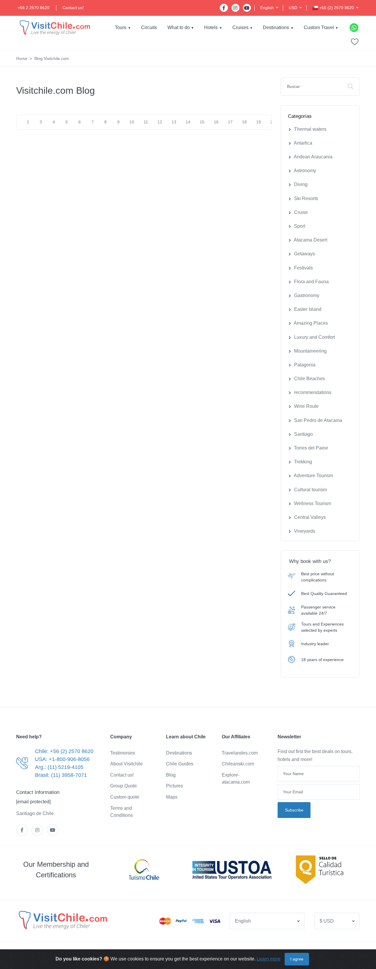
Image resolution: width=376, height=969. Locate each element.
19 (258, 122)
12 (159, 122)
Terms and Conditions (121, 812)
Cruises (240, 27)
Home (21, 58)
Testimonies (122, 752)
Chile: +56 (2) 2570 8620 (64, 751)
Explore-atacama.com (236, 778)
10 (132, 122)
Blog (171, 774)
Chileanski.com (238, 763)
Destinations (276, 27)
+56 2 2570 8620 (33, 7)
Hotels (211, 27)
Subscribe (294, 810)
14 (188, 122)
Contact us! (73, 7)
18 (244, 122)
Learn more (269, 958)
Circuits (149, 27)
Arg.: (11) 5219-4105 (59, 767)
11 (146, 122)
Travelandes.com (240, 752)
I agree (296, 959)
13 (174, 122)
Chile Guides (179, 763)
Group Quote (123, 785)
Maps (171, 796)
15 (202, 122)
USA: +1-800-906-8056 (62, 759)
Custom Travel (319, 27)
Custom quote (124, 796)
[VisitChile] (54, 27)
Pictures (174, 785)
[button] (269, 8)
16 (216, 122)
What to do (178, 27)
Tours (120, 27)
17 (230, 122)
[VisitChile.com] (62, 920)
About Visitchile (126, 763)
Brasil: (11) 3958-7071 (61, 775)
